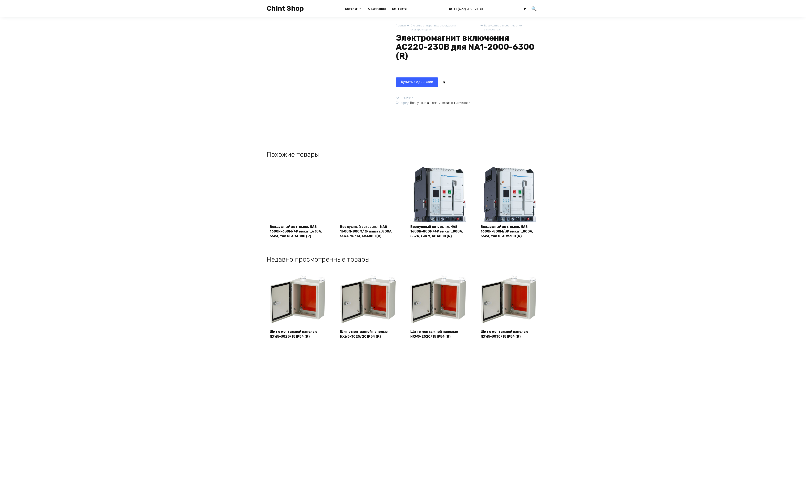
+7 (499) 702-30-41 (468, 9)
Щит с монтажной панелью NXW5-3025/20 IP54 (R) (364, 334)
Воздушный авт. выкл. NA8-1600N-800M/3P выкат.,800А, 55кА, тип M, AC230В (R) (507, 231)
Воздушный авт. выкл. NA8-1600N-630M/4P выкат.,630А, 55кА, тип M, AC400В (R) (296, 231)
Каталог (351, 8)
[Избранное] (525, 8)
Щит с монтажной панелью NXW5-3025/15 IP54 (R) (293, 334)
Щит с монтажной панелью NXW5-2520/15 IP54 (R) (434, 334)
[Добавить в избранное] (444, 82)
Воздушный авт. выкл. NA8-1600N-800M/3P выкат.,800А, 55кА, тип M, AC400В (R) (366, 231)
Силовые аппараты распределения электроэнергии (434, 27)
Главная (401, 25)
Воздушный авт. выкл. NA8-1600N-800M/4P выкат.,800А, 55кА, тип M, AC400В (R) (436, 231)
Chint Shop (285, 8)
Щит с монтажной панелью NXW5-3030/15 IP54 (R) (504, 334)
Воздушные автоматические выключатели (503, 27)
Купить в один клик (417, 82)
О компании (377, 8)
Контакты (399, 8)
